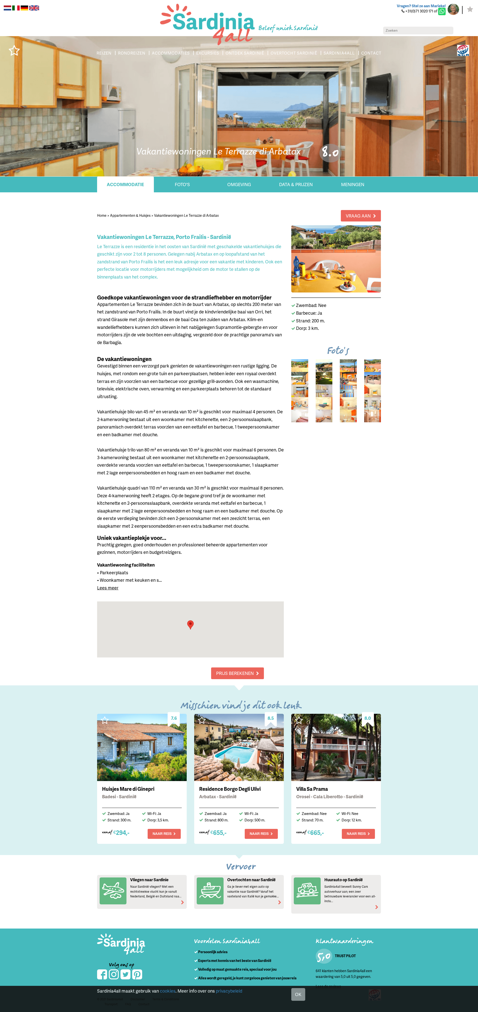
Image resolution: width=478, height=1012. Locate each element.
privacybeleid (229, 991)
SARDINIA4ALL (339, 53)
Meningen (352, 184)
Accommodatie (125, 184)
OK (298, 994)
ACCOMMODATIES (171, 53)
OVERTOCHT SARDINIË (294, 53)
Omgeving (239, 184)
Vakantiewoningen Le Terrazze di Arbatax (186, 215)
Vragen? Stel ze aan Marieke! (421, 5)
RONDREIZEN (131, 53)
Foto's (182, 184)
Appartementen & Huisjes (130, 215)
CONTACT (371, 53)
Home (102, 215)
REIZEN (104, 53)
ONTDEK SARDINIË (245, 53)
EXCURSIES (207, 53)
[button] (190, 625)
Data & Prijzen (296, 184)
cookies (168, 991)
